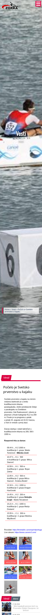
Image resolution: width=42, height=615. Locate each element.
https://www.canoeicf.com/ (25, 532)
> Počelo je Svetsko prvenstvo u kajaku (19, 310)
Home (7, 309)
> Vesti (13, 309)
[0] (11, 543)
